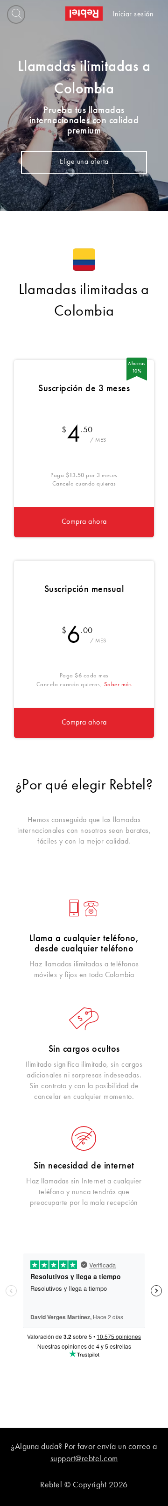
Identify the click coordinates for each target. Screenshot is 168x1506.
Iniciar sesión (133, 14)
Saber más (118, 685)
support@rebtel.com (84, 1459)
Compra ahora (84, 522)
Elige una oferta (84, 162)
